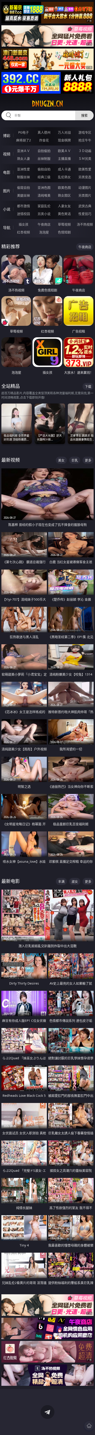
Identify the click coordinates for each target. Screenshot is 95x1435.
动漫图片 (84, 187)
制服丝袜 (23, 177)
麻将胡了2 (23, 140)
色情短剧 (64, 232)
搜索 (84, 115)
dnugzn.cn (47, 103)
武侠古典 (84, 206)
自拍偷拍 (44, 151)
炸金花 (44, 140)
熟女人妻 (23, 158)
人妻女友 (64, 206)
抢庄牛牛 (84, 140)
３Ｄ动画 (84, 151)
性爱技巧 (84, 214)
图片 (6, 190)
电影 (6, 172)
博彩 (6, 135)
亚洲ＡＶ (23, 151)
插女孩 (23, 224)
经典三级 (44, 177)
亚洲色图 (44, 187)
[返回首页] (89, 1425)
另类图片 (84, 195)
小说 (6, 209)
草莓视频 (64, 224)
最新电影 (10, 881)
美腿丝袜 (23, 195)
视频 (6, 154)
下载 (88, 386)
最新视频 (10, 460)
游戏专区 (84, 132)
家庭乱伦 (44, 206)
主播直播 (64, 158)
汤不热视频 (85, 224)
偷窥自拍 (23, 187)
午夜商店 (44, 224)
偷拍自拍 (44, 169)
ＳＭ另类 (84, 158)
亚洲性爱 (23, 169)
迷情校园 (23, 214)
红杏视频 (23, 232)
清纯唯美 (44, 195)
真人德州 (44, 132)
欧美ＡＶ (64, 151)
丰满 (61, 881)
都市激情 (23, 206)
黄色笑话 (64, 214)
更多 (88, 460)
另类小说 (44, 214)
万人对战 (64, 132)
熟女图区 (64, 195)
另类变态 (84, 177)
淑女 (74, 881)
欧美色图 (64, 187)
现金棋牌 (64, 140)
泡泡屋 (44, 232)
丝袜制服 (44, 158)
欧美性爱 (84, 169)
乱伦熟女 (64, 177)
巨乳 (74, 460)
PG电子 (23, 132)
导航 (6, 227)
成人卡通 (64, 169)
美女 (61, 460)
